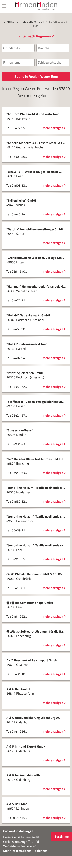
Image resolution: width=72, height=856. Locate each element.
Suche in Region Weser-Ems (36, 76)
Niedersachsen (33, 22)
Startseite (11, 22)
